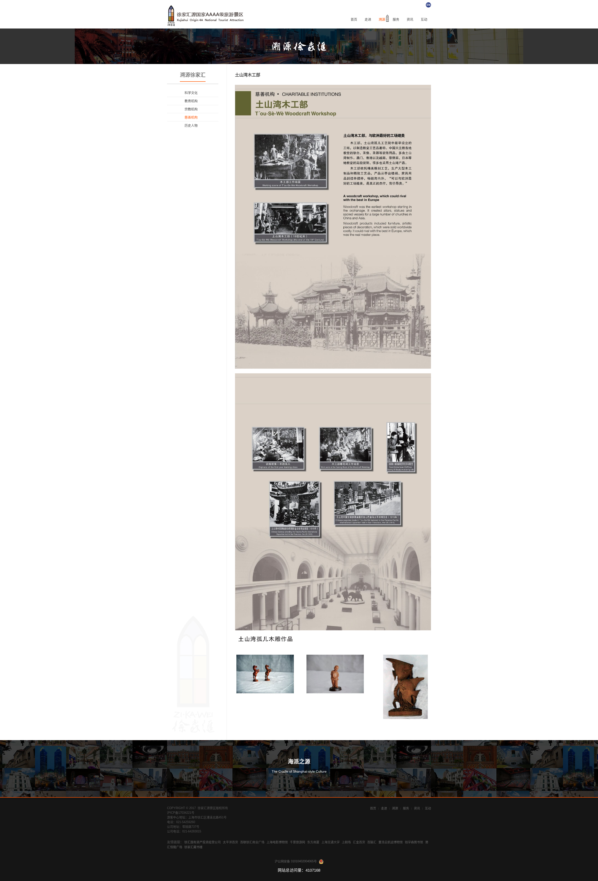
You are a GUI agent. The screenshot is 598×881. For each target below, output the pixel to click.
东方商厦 (313, 842)
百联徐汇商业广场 (252, 842)
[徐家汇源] (206, 15)
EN (429, 5)
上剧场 (346, 842)
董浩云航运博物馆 (390, 842)
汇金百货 (359, 842)
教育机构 (191, 101)
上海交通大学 (330, 842)
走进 (368, 19)
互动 (424, 19)
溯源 (382, 19)
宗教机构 (191, 109)
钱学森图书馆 (414, 842)
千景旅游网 (297, 842)
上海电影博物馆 (277, 842)
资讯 (410, 19)
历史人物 (191, 125)
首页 (354, 19)
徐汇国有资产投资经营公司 (202, 842)
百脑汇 (371, 842)
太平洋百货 (230, 842)
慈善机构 (191, 117)
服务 (396, 19)
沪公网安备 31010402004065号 (296, 861)
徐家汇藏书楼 (193, 847)
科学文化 (191, 93)
